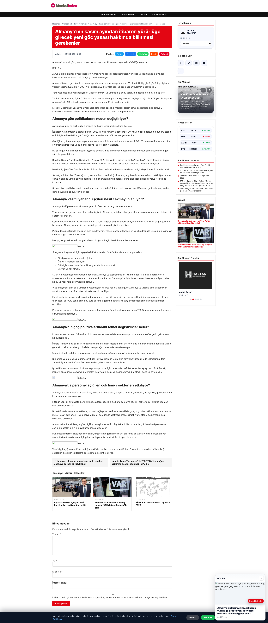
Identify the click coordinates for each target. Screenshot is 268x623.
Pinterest (164, 54)
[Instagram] (196, 63)
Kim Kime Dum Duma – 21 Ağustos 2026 (194, 177)
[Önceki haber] (203, 90)
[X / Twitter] (188, 63)
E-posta (57, 571)
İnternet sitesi (59, 582)
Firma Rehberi (128, 14)
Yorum (56, 534)
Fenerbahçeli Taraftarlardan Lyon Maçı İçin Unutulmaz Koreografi (196, 189)
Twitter (119, 54)
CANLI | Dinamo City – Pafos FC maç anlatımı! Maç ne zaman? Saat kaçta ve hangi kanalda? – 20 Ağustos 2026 (196, 183)
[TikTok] (181, 71)
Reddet (192, 617)
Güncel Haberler (108, 14)
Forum (144, 14)
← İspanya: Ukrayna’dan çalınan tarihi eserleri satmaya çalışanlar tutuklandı (78, 462)
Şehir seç (185, 38)
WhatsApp (143, 54)
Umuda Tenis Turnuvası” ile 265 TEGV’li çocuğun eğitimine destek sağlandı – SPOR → (138, 462)
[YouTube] (204, 63)
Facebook (130, 54)
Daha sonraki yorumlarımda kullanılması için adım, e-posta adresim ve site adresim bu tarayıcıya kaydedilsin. (109, 597)
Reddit (153, 54)
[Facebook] (181, 63)
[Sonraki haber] (209, 90)
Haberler (56, 24)
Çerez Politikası (159, 14)
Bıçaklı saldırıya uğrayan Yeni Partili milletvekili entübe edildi (195, 166)
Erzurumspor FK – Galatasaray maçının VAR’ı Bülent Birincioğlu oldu (196, 171)
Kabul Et (208, 617)
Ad (54, 560)
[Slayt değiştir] (191, 299)
